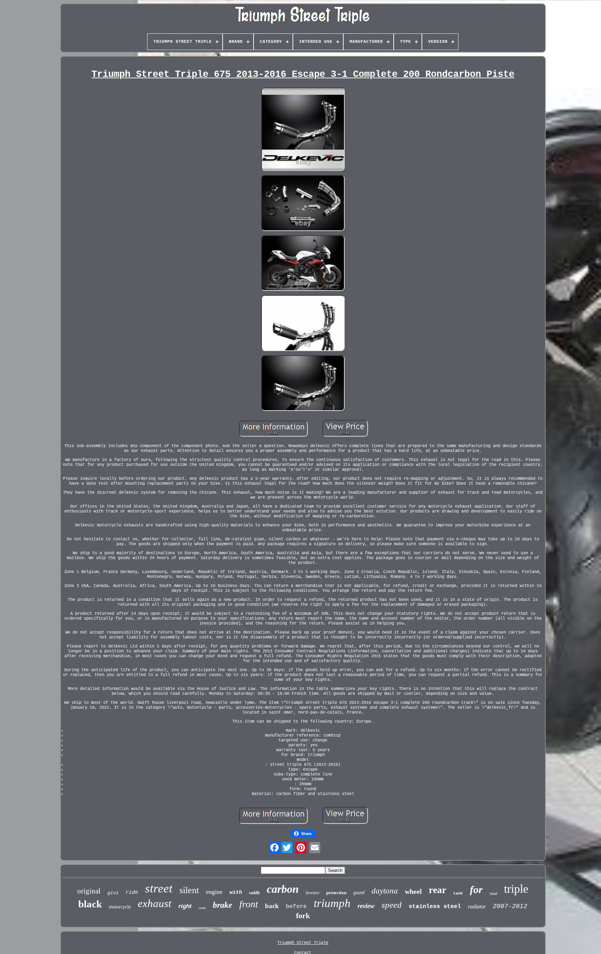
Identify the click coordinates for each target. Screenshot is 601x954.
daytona (384, 891)
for (476, 889)
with (236, 893)
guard (358, 892)
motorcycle (120, 906)
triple (516, 888)
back (272, 905)
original (89, 891)
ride (132, 893)
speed (392, 904)
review (366, 905)
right (185, 906)
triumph (332, 903)
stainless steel (435, 906)
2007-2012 (510, 906)
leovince (312, 892)
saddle (254, 892)
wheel (413, 891)
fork (303, 915)
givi (113, 893)
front (248, 904)
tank (458, 893)
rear (437, 890)
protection (336, 892)
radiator (477, 906)
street (159, 888)
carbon (283, 889)
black (90, 903)
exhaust (154, 903)
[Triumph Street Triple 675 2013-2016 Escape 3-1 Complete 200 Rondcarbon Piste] (302, 130)
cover (202, 908)
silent (189, 890)
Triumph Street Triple (302, 942)
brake (222, 904)
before (296, 907)
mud (493, 893)
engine (214, 891)
